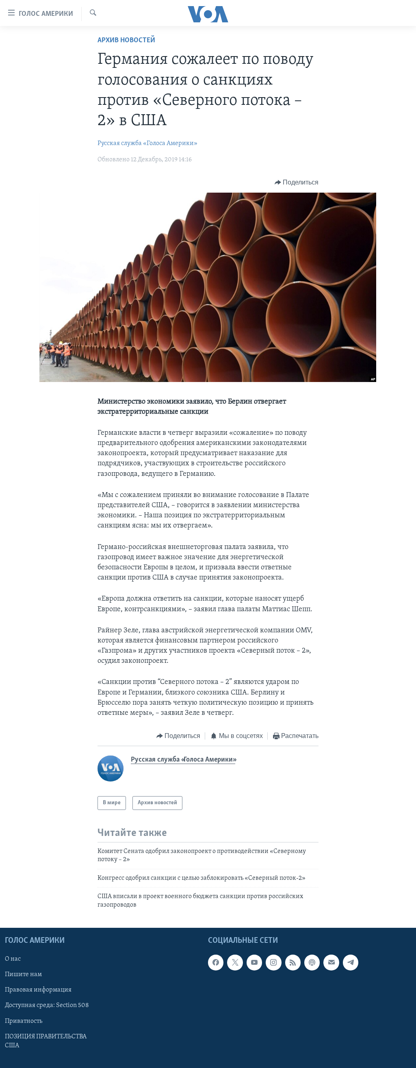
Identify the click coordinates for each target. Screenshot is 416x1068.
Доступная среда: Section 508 (47, 1006)
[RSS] (293, 962)
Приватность (23, 1021)
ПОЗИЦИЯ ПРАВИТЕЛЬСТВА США (46, 1041)
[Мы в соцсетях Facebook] (215, 962)
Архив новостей (126, 40)
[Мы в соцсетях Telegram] (350, 962)
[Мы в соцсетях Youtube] (254, 962)
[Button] (297, 182)
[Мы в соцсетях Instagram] (273, 962)
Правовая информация (38, 990)
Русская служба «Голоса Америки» (147, 143)
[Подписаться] (331, 962)
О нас (13, 959)
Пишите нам (23, 974)
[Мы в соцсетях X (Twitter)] (235, 962)
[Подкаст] (312, 962)
